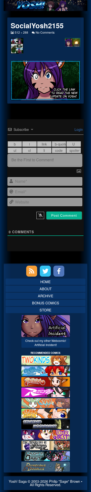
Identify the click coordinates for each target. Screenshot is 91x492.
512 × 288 (21, 32)
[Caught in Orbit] (45, 455)
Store (45, 309)
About (46, 288)
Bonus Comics (45, 302)
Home (45, 281)
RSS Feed (31, 271)
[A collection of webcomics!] (45, 412)
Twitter (45, 271)
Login (78, 129)
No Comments (45, 32)
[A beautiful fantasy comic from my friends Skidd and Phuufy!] (45, 434)
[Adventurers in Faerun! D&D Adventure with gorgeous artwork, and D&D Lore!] (45, 466)
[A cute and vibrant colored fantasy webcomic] (45, 402)
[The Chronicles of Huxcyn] (45, 444)
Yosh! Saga (18, 481)
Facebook (58, 271)
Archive (45, 295)
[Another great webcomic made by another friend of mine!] (45, 370)
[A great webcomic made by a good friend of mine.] (45, 359)
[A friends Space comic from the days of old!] (45, 423)
